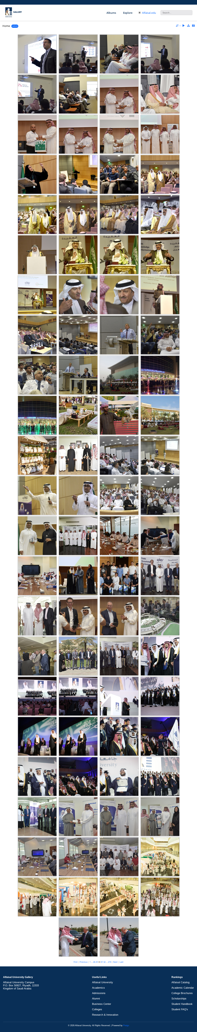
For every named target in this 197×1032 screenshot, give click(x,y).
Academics (98, 987)
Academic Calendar (182, 987)
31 (102, 962)
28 (94, 962)
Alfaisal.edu (149, 13)
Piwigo (126, 1025)
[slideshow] (183, 26)
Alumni (96, 998)
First (76, 962)
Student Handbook (182, 1004)
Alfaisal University (102, 982)
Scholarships (178, 998)
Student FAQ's (179, 1009)
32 (104, 962)
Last (121, 962)
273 (109, 962)
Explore (128, 13)
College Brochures (182, 993)
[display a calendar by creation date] (193, 26)
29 (97, 962)
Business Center (101, 1004)
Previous (84, 962)
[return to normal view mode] (188, 26)
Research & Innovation (105, 1014)
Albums (111, 13)
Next (115, 962)
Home (6, 26)
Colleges (97, 1009)
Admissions (98, 993)
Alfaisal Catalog (180, 982)
